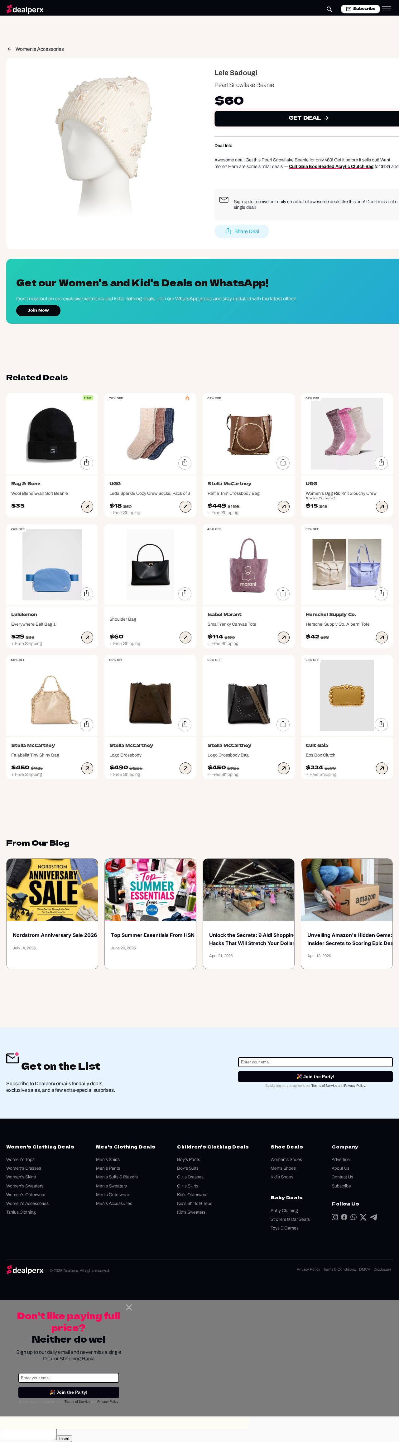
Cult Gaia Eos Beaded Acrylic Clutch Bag (331, 166)
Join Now (38, 310)
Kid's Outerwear (192, 1194)
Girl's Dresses (190, 1177)
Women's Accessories (40, 49)
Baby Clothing (284, 1210)
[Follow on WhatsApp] (353, 1218)
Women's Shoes (286, 1159)
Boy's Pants (188, 1159)
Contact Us (342, 1177)
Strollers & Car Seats (290, 1219)
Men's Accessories (114, 1203)
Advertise (341, 1159)
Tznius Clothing (21, 1212)
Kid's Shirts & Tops (194, 1203)
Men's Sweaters (111, 1186)
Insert (64, 1438)
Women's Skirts (21, 1177)
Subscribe (341, 1186)
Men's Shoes (283, 1168)
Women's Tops (20, 1159)
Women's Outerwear (26, 1194)
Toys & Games (285, 1228)
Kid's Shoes (282, 1177)
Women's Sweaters (24, 1186)
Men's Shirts (108, 1159)
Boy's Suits (188, 1168)
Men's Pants (108, 1168)
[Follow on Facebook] (344, 1218)
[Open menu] (386, 9)
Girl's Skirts (187, 1186)
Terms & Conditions (339, 1269)
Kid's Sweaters (191, 1212)
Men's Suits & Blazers (117, 1177)
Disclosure (382, 1269)
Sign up (241, 201)
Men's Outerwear (112, 1194)
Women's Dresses (23, 1168)
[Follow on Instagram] (335, 1218)
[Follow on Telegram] (373, 1218)
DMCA (364, 1269)
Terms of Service (324, 1085)
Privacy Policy (354, 1085)
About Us (340, 1168)
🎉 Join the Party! (315, 1076)
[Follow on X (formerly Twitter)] (363, 1218)
